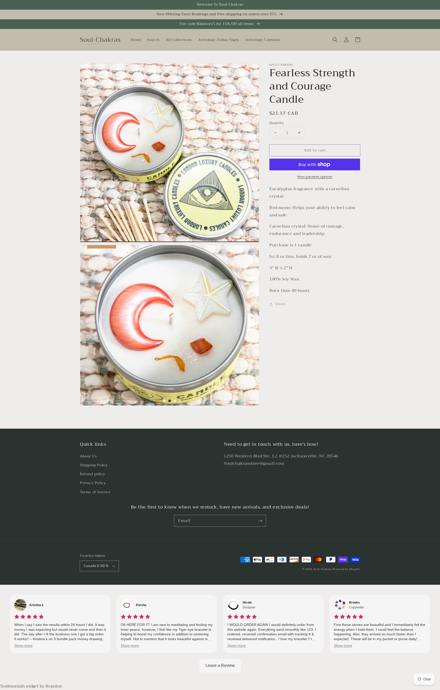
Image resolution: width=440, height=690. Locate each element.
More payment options (315, 176)
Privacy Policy (93, 483)
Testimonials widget (19, 686)
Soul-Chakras (323, 569)
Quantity (276, 123)
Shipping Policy (94, 465)
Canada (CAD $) (96, 566)
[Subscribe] (260, 520)
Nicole (247, 602)
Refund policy (92, 474)
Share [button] (280, 304)
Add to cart (315, 150)
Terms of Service (95, 492)
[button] (335, 39)
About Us (88, 456)
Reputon (54, 686)
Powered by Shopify (346, 569)
